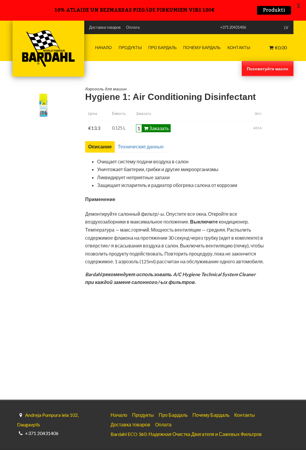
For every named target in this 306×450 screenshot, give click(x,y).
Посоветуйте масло (267, 68)
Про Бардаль (162, 47)
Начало (103, 47)
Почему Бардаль (202, 47)
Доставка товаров (105, 27)
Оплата (133, 27)
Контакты (238, 47)
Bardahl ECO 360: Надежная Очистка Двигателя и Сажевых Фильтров (186, 434)
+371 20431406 (42, 433)
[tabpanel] (189, 222)
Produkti (274, 10)
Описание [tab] (100, 146)
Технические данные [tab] (141, 146)
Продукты (130, 47)
